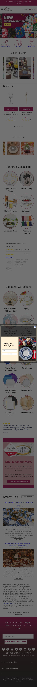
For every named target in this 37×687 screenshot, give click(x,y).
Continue (10, 353)
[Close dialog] (35, 327)
